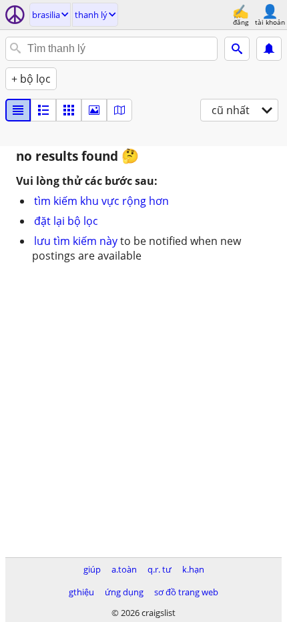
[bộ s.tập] (94, 110)
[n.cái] (43, 110)
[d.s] (18, 110)
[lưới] (68, 110)
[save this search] (269, 49)
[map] (119, 110)
